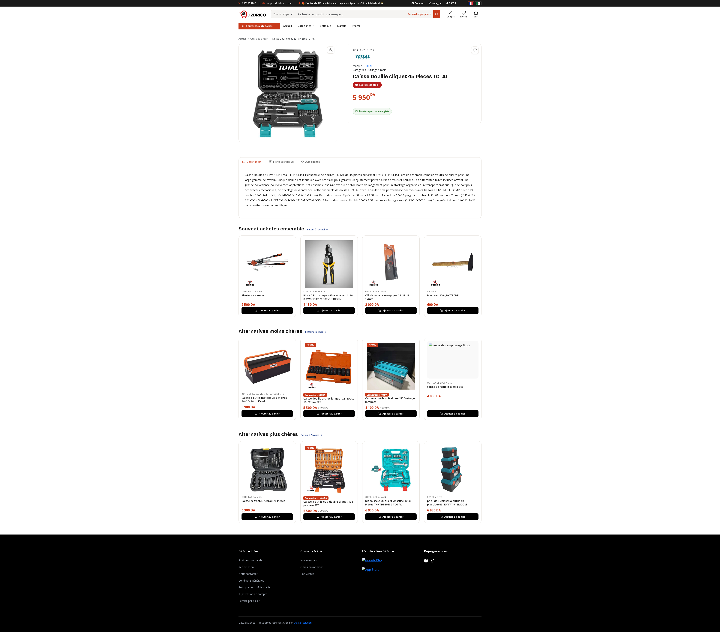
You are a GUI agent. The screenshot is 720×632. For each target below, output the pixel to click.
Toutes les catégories (259, 26)
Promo (356, 26)
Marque (341, 26)
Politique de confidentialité (254, 587)
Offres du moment (311, 567)
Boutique (325, 26)
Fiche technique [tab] (283, 161)
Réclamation (246, 567)
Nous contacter (247, 574)
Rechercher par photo (419, 14)
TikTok (452, 3)
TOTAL (368, 66)
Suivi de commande (250, 560)
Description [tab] (254, 161)
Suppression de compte (252, 594)
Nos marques (308, 560)
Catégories (304, 26)
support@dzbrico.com (279, 3)
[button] (287, 93)
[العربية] (478, 3)
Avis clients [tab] (312, 161)
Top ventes (307, 574)
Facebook (420, 3)
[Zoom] (330, 50)
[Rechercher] (436, 14)
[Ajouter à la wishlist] (475, 50)
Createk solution (302, 622)
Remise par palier (249, 601)
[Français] (471, 3)
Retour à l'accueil (316, 229)
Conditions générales (251, 580)
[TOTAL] (363, 57)
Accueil (287, 26)
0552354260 (249, 3)
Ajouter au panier (269, 310)
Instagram (437, 3)
